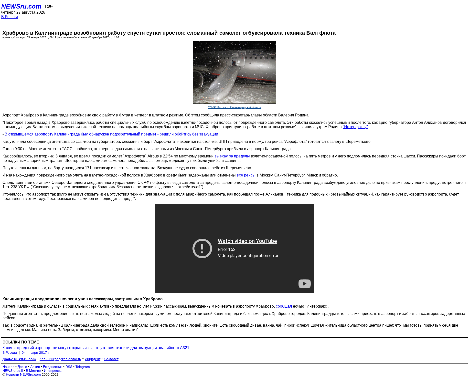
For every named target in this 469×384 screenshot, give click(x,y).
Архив (35, 367)
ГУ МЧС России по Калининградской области (234, 107)
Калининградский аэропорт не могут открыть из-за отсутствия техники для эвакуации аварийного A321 (95, 348)
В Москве (33, 371)
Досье (22, 367)
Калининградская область (60, 359)
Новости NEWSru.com (23, 374)
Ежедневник (52, 367)
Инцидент (92, 359)
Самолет (111, 359)
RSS (68, 367)
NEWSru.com (21, 6)
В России (9, 17)
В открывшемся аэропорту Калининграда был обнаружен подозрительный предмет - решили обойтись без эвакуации (111, 134)
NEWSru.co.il (12, 371)
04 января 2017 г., (36, 352)
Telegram (82, 367)
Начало (8, 367)
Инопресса (53, 371)
